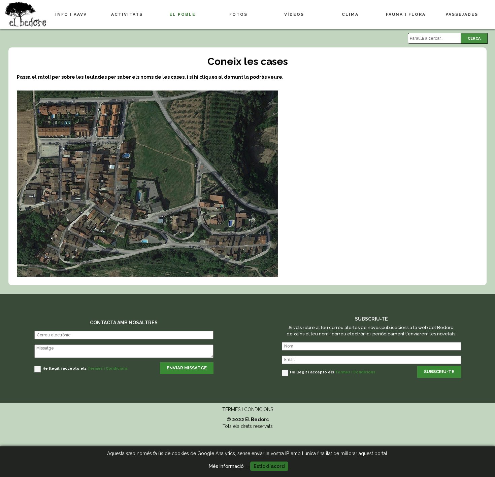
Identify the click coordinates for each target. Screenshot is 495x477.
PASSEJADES (462, 14)
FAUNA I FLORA (406, 14)
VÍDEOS (294, 14)
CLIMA (350, 14)
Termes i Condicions (108, 368)
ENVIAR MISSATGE (187, 367)
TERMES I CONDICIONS (247, 409)
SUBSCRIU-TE (439, 371)
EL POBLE (182, 14)
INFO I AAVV (71, 14)
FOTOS (238, 14)
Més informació (226, 466)
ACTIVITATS (127, 14)
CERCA (474, 38)
